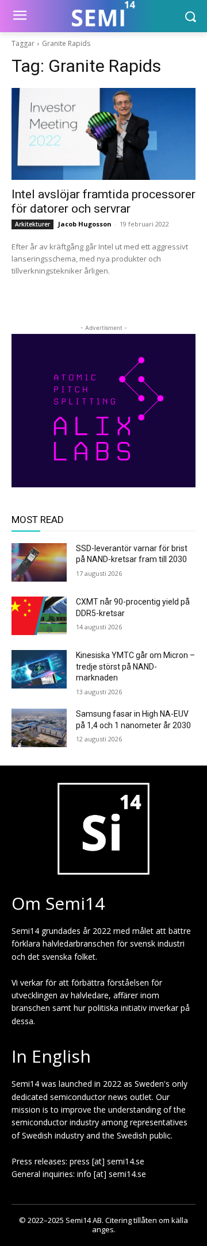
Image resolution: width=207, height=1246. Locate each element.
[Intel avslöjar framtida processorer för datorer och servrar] (103, 134)
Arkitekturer (32, 224)
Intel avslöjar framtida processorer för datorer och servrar (103, 201)
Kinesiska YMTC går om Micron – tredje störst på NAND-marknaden (135, 666)
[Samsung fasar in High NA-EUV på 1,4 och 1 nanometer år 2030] (39, 728)
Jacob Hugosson (85, 224)
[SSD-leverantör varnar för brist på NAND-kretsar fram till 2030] (39, 562)
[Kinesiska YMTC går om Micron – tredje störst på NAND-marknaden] (39, 669)
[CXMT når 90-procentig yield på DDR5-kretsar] (39, 616)
